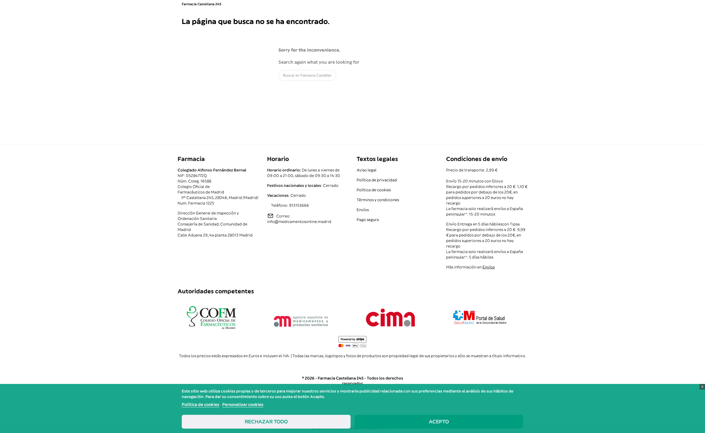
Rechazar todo (266, 421)
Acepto (439, 421)
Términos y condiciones (378, 199)
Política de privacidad (377, 179)
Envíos (363, 209)
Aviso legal (366, 170)
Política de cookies (374, 189)
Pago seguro (368, 219)
